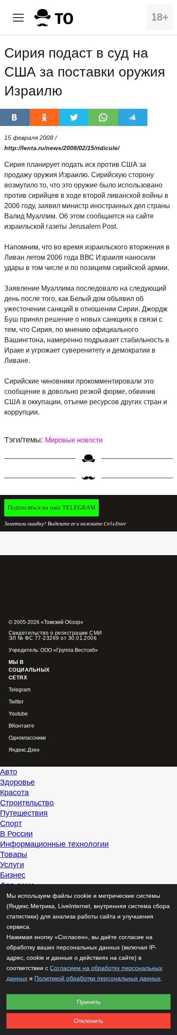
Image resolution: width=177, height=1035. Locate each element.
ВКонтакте (21, 726)
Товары (13, 854)
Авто (8, 772)
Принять (89, 1001)
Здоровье (17, 782)
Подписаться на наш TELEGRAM (51, 507)
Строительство (27, 803)
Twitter (16, 702)
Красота (14, 792)
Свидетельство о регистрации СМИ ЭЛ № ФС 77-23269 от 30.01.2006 (55, 635)
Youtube (18, 714)
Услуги (12, 864)
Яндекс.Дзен (24, 750)
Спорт (11, 823)
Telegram (20, 690)
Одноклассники (27, 738)
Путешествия (24, 813)
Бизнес (12, 875)
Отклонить (88, 1020)
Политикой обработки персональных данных (97, 978)
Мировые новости (74, 440)
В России (16, 833)
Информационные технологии (54, 844)
